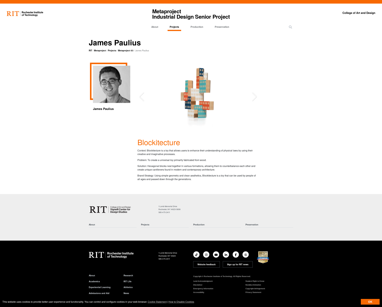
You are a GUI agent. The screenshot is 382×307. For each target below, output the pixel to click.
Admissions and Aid (99, 293)
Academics (94, 281)
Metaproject (100, 50)
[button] (290, 26)
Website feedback (206, 264)
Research (128, 275)
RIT (90, 50)
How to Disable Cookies (181, 301)
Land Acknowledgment (203, 281)
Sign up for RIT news (237, 264)
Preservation (222, 26)
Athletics (128, 287)
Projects (174, 26)
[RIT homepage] (25, 13)
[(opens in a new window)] (196, 254)
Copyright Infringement (255, 288)
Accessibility (198, 292)
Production (197, 26)
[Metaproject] (111, 209)
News (126, 293)
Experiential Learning (100, 287)
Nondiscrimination (253, 284)
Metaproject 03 (125, 50)
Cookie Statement (157, 301)
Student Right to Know (254, 281)
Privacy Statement (253, 292)
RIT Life (127, 281)
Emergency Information (203, 288)
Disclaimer (197, 284)
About (154, 26)
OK (370, 302)
